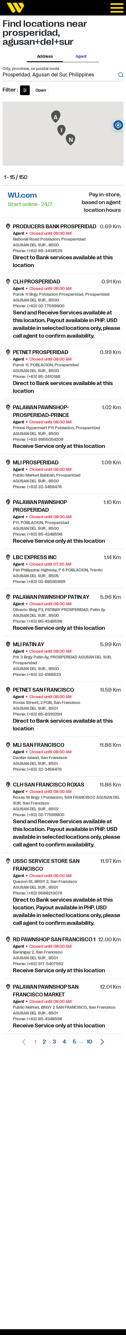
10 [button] (89, 1042)
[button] (100, 1042)
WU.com (22, 195)
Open (41, 90)
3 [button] (54, 1042)
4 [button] (64, 1042)
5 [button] (74, 1042)
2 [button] (44, 1042)
